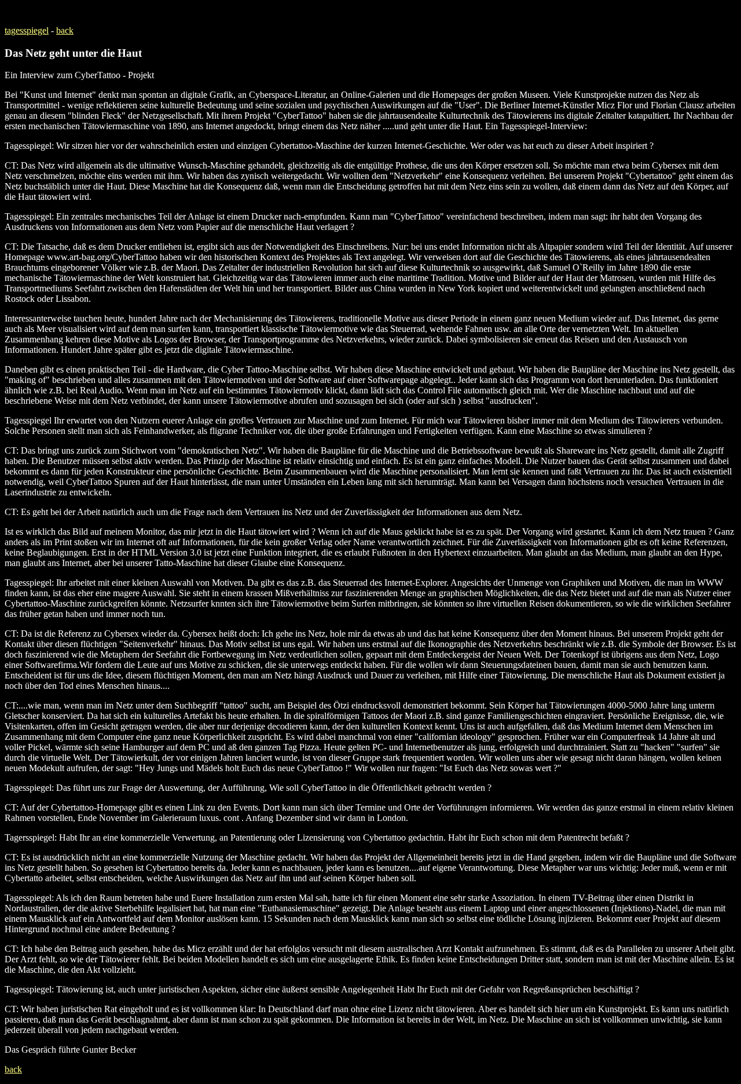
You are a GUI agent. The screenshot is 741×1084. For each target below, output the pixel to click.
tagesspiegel (27, 30)
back (65, 30)
